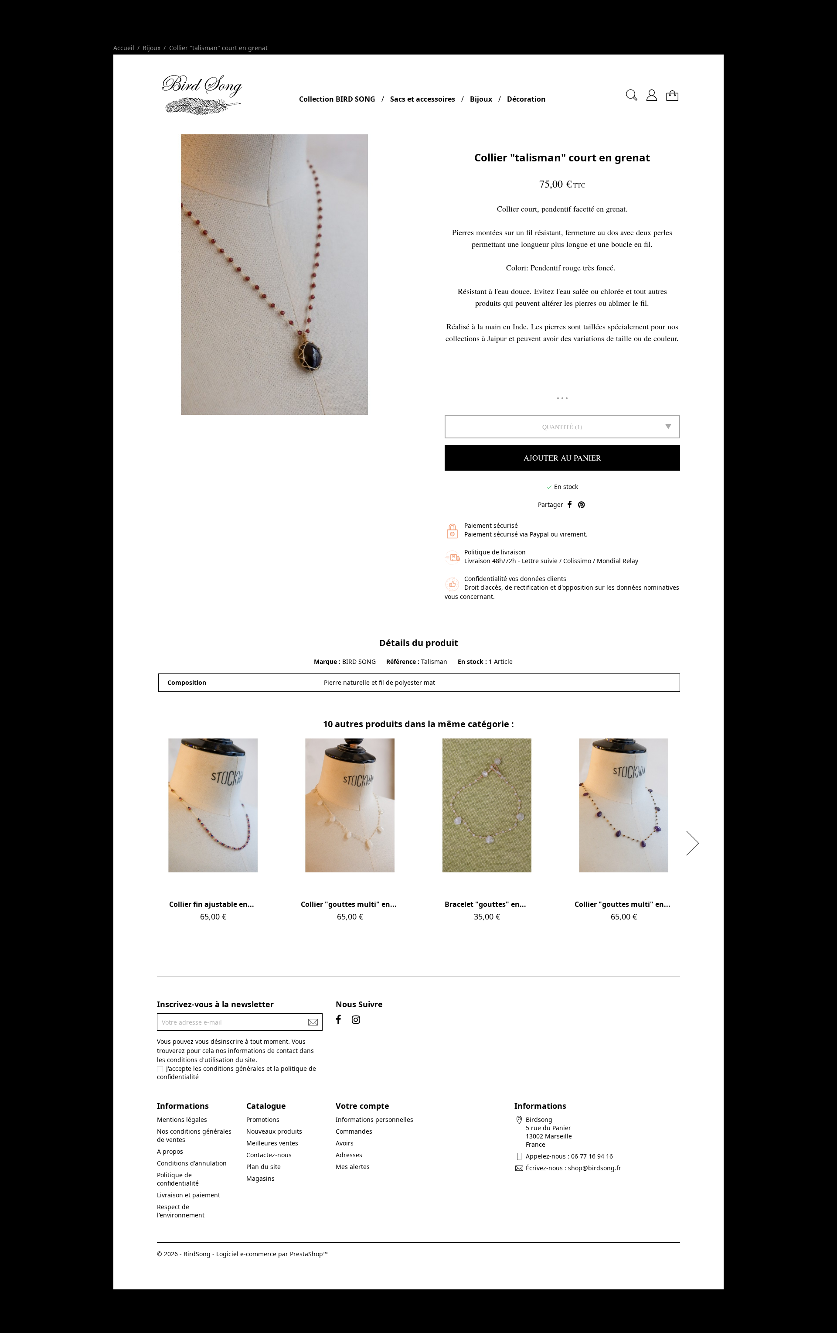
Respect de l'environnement (180, 1211)
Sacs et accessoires (422, 99)
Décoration (526, 99)
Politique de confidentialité (178, 1179)
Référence (402, 661)
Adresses (349, 1155)
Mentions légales (182, 1119)
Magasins (260, 1178)
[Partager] (569, 505)
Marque (325, 661)
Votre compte (362, 1106)
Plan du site (263, 1166)
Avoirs (345, 1143)
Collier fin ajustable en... (211, 904)
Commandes (354, 1131)
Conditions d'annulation (192, 1163)
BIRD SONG (359, 661)
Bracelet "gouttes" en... (485, 904)
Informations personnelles (374, 1119)
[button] (695, 843)
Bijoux (481, 99)
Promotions (262, 1119)
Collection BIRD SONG (337, 99)
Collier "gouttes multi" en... (349, 904)
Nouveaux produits (274, 1131)
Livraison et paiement (188, 1195)
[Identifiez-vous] (651, 92)
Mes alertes (353, 1166)
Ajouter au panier (562, 457)
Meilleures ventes (272, 1143)
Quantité (557, 427)
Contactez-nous (269, 1155)
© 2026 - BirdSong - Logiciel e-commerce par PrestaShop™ (242, 1254)
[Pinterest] (581, 505)
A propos (170, 1151)
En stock (470, 661)
